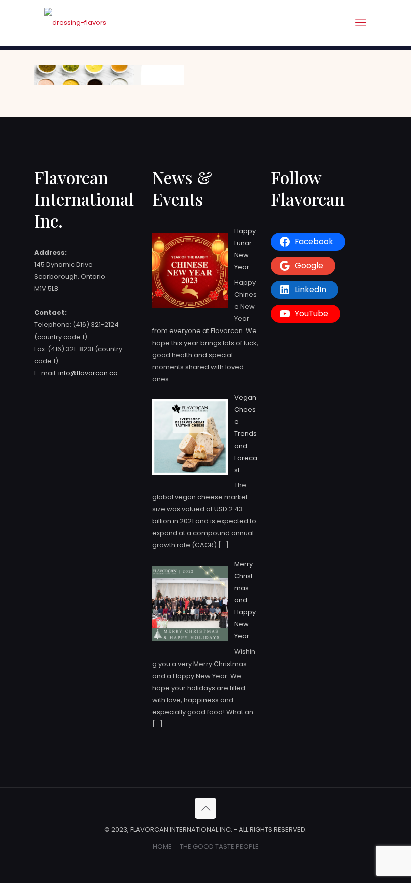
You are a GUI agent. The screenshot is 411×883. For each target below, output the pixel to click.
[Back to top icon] (205, 808)
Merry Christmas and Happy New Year (245, 600)
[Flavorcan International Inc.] (75, 22)
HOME (162, 846)
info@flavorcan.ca (88, 373)
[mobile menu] (360, 22)
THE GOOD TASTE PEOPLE (219, 846)
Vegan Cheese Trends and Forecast (245, 434)
